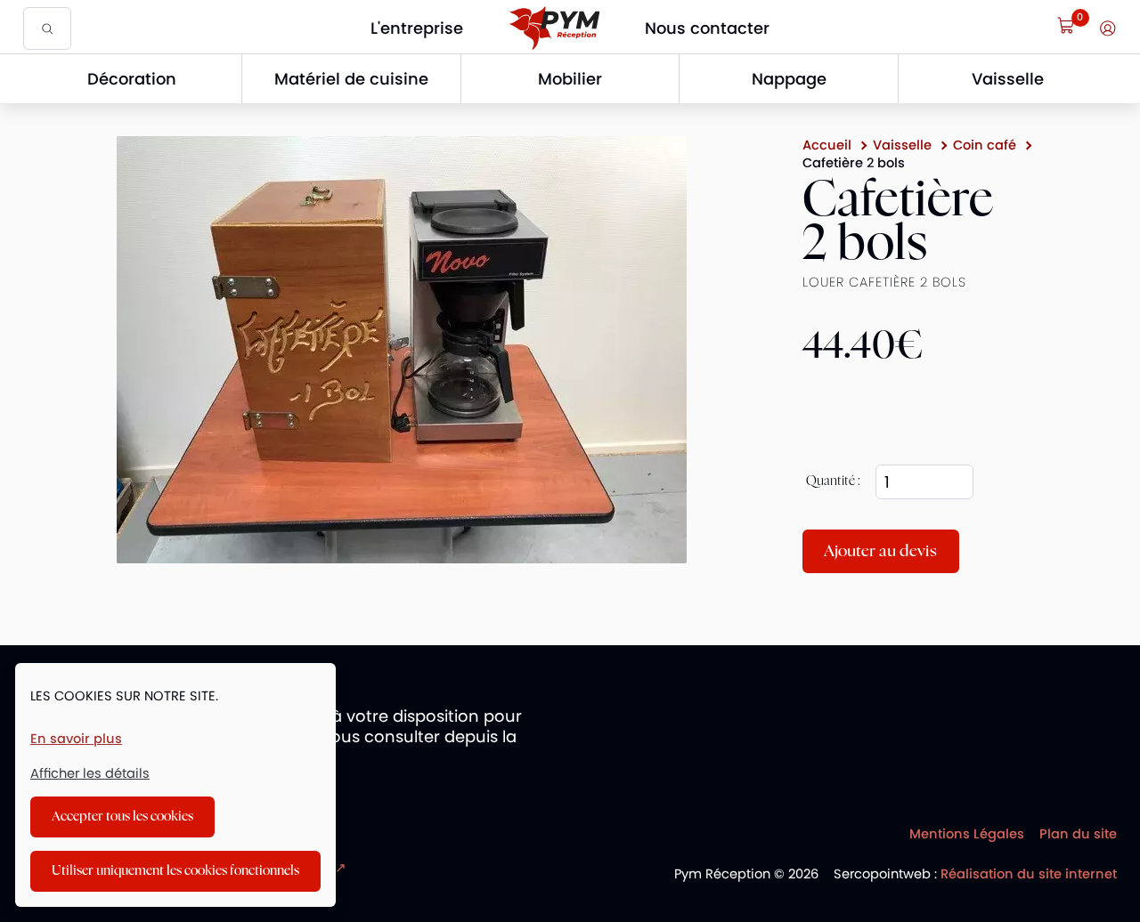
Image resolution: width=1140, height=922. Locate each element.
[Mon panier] (1066, 26)
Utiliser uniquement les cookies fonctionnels (175, 871)
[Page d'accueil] (554, 28)
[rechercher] (46, 28)
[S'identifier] (1108, 28)
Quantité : (833, 481)
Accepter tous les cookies (122, 816)
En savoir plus (76, 740)
